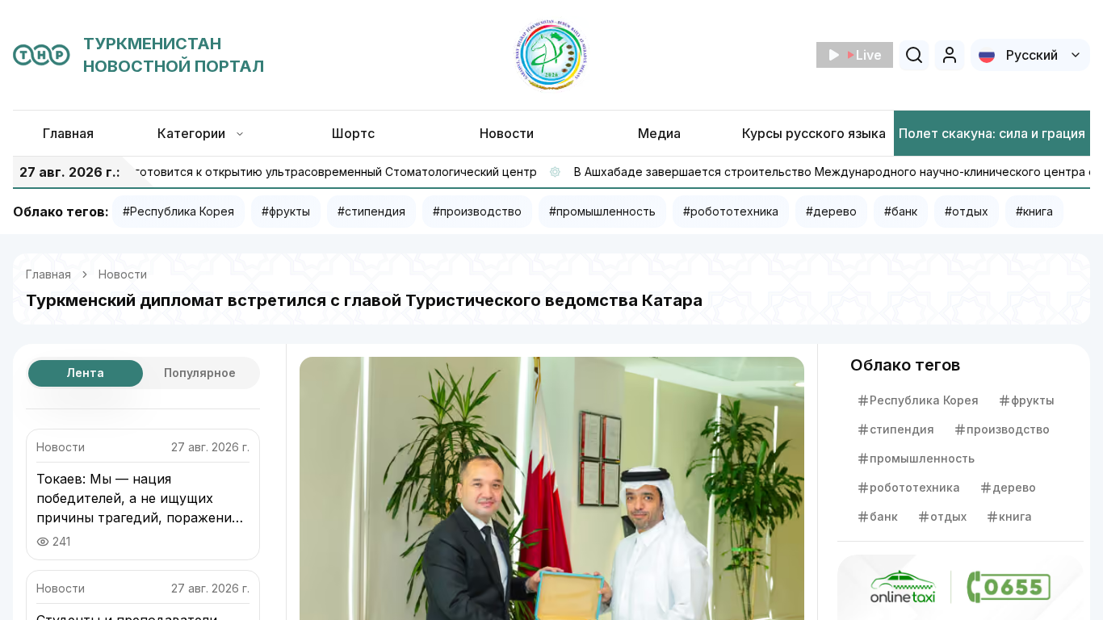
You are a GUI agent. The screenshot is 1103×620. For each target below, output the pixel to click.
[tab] (85, 373)
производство (1008, 429)
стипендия (902, 429)
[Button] (949, 54)
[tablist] (143, 373)
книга (1015, 516)
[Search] (914, 54)
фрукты (1033, 400)
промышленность (922, 458)
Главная (48, 274)
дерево (1014, 487)
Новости (123, 274)
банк (884, 516)
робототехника (915, 487)
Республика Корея (924, 400)
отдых (948, 516)
